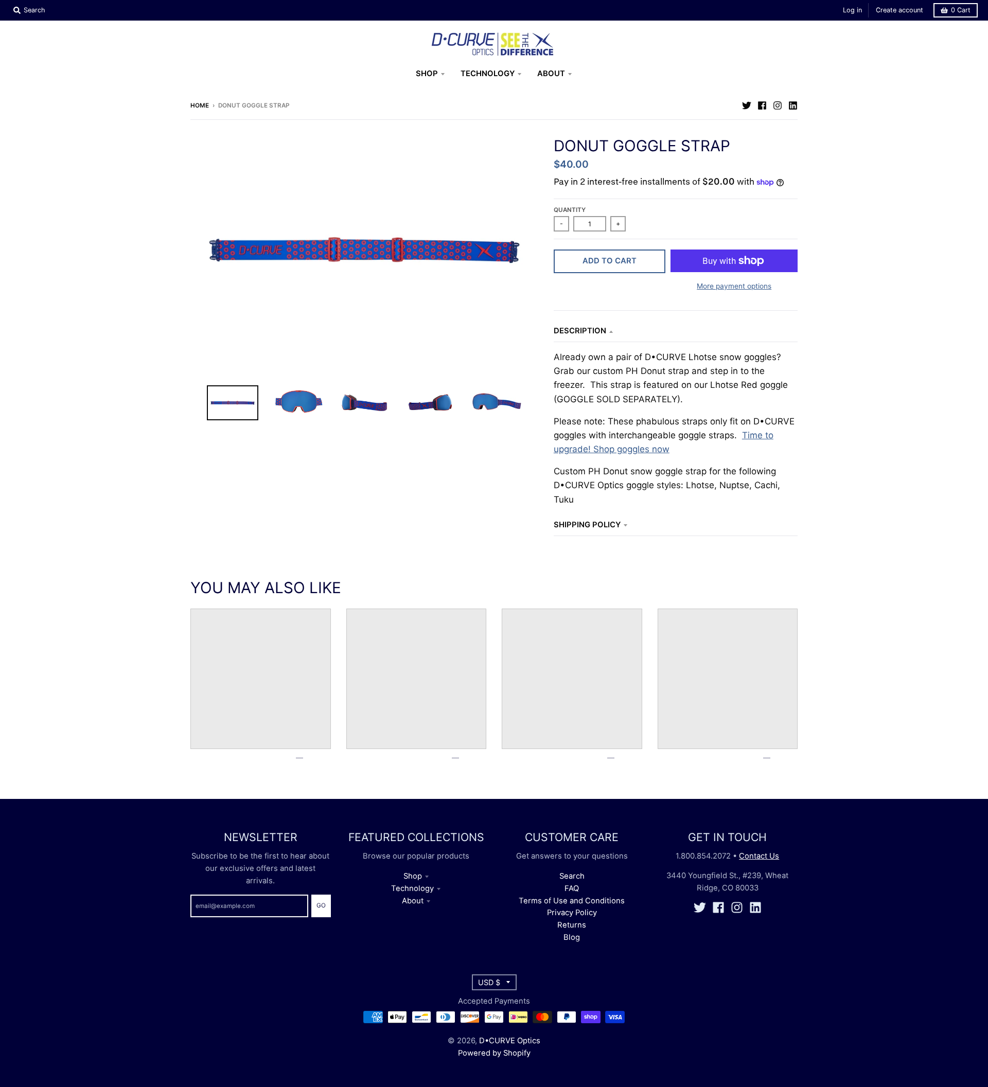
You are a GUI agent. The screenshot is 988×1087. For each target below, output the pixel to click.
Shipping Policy (587, 524)
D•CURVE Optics (509, 1040)
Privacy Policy (572, 912)
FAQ (571, 888)
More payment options (734, 286)
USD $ (489, 982)
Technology (412, 888)
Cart (961, 10)
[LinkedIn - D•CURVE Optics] (793, 105)
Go (321, 905)
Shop (412, 876)
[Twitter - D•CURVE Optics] (746, 105)
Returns (571, 925)
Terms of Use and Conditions (572, 900)
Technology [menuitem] (488, 73)
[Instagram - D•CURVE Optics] (777, 105)
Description (580, 330)
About (413, 900)
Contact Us (759, 856)
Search (572, 876)
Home (199, 105)
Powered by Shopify (494, 1053)
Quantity (570, 209)
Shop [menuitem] (427, 73)
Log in (852, 10)
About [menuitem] (551, 73)
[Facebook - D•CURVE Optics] (762, 105)
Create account (899, 10)
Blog (571, 937)
